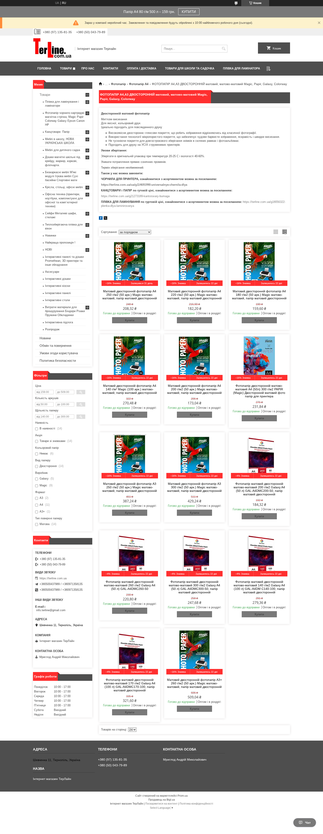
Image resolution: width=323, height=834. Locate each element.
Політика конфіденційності (196, 803)
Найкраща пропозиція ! (60, 242)
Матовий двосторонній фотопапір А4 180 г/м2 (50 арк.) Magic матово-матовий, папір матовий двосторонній (259, 294)
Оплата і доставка (141, 68)
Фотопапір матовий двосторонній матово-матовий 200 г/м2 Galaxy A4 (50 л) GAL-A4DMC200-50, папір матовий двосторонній (259, 489)
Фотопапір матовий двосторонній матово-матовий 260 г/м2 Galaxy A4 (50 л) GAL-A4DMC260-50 (129, 585)
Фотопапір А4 (139, 84)
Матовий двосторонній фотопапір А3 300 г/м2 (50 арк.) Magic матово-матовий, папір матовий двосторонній (194, 487)
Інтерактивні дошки (58, 278)
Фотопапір (118, 84)
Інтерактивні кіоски (57, 285)
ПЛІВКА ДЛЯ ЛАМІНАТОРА (241, 68)
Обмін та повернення (55, 345)
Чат (308, 822)
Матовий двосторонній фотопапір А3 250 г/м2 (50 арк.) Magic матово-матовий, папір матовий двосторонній (129, 487)
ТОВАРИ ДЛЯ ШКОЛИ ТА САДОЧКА (189, 68)
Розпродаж (52, 329)
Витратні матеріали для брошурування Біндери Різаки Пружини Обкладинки (65, 311)
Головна (44, 68)
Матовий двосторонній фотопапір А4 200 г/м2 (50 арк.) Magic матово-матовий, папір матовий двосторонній (194, 389)
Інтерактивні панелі (58, 293)
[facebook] (101, 218)
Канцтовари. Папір (57, 131)
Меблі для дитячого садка (62, 150)
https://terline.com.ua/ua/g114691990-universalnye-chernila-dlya (144, 184)
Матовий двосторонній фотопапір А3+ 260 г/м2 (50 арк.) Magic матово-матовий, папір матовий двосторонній (194, 683)
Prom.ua (183, 795)
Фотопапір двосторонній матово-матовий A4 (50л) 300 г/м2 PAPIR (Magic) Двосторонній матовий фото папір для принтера (259, 391)
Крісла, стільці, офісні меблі (64, 187)
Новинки (50, 235)
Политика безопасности (58, 360)
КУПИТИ (189, 12)
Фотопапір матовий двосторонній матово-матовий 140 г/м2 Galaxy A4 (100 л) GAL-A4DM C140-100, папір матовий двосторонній (259, 587)
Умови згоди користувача (59, 353)
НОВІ (48, 249)
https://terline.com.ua (53, 578)
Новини (45, 338)
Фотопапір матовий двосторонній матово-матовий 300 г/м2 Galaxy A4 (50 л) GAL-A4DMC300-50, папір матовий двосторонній (194, 587)
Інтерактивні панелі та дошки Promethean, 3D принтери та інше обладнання (64, 260)
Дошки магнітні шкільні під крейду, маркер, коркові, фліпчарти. (62, 161)
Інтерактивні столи (57, 300)
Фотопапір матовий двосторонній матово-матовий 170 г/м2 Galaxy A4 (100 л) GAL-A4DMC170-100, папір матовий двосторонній (129, 685)
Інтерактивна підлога (59, 322)
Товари (66, 68)
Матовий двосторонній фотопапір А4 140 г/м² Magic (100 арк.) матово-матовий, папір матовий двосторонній (129, 389)
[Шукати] (223, 49)
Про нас (87, 68)
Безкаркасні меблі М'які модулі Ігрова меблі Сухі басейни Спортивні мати (61, 176)
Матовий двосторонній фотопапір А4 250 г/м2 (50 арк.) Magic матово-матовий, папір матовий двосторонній (129, 294)
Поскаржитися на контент (161, 803)
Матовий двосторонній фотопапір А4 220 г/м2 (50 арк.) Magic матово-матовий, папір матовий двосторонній (194, 294)
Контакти (110, 68)
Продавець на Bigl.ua (161, 799)
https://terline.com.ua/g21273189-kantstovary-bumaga (135, 196)
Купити (129, 320)
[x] (105, 218)
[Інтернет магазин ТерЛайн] (52, 48)
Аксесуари (52, 271)
